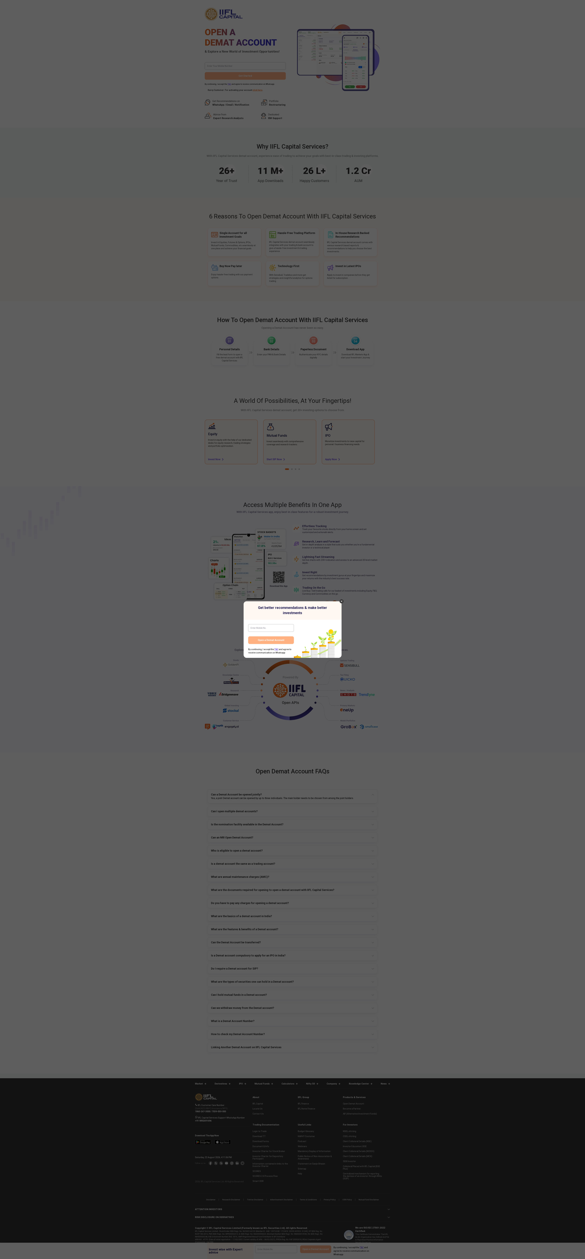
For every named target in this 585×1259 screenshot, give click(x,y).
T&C (276, 649)
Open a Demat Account (271, 640)
